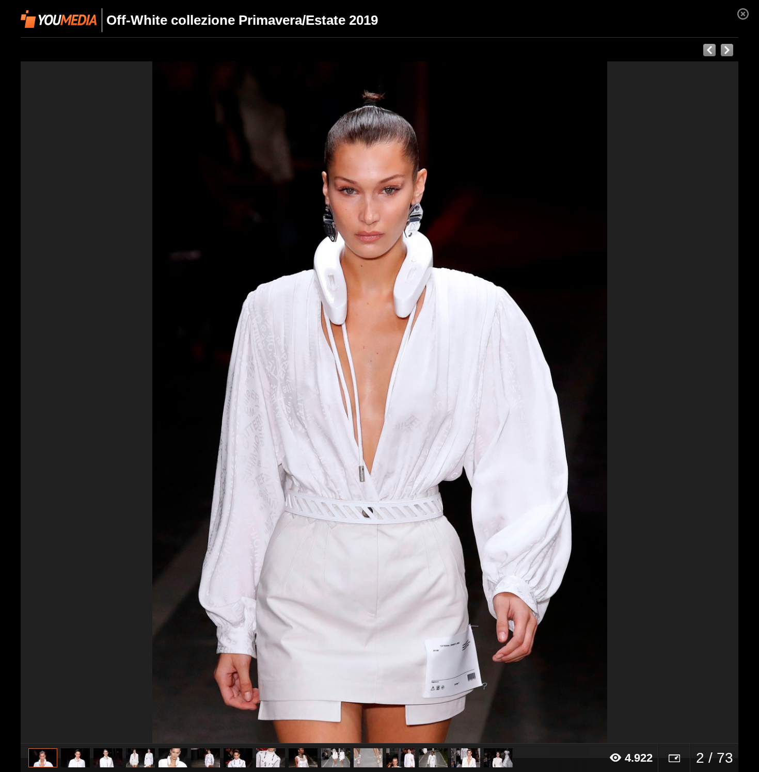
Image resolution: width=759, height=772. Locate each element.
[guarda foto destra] (451, 402)
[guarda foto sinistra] (92, 402)
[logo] (59, 19)
